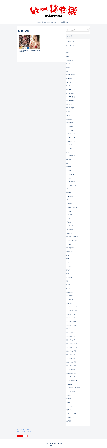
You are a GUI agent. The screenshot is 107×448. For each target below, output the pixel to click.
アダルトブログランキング (24, 431)
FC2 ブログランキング (23, 429)
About (46, 443)
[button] (88, 30)
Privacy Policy (53, 443)
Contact (60, 443)
